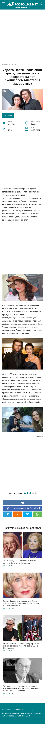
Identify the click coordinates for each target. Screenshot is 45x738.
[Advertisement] (22, 38)
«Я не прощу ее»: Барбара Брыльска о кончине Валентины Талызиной (19, 562)
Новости (13, 64)
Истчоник (39, 436)
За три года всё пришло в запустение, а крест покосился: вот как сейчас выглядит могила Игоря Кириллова (21, 688)
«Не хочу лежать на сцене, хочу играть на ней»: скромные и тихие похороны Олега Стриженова (21, 646)
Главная (5, 64)
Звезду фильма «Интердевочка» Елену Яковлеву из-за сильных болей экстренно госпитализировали (21, 603)
